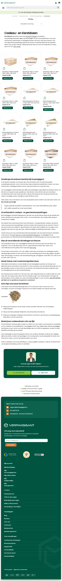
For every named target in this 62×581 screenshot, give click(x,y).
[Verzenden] (58, 7)
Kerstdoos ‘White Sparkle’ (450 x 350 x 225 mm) (10, 72)
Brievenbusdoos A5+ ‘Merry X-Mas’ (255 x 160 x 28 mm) (51, 102)
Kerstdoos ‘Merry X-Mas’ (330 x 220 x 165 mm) (10, 164)
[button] (59, 3)
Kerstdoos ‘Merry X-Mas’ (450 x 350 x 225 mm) (10, 102)
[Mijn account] (56, 3)
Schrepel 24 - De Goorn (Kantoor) (21, 414)
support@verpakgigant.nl (18, 407)
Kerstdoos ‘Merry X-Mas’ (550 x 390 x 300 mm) (30, 164)
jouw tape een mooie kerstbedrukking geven (26, 235)
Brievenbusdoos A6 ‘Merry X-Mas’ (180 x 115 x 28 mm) (31, 102)
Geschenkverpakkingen (36, 16)
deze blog (33, 248)
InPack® (3, 229)
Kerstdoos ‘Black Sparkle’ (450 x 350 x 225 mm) (51, 164)
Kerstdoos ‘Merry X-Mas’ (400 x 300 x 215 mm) (51, 72)
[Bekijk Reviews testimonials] (10, 454)
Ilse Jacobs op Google (8, 202)
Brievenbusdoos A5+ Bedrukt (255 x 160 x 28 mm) (30, 134)
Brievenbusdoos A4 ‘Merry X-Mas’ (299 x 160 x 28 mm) (10, 134)
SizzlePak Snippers (31, 36)
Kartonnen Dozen (23, 16)
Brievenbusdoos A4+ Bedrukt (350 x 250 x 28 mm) (50, 134)
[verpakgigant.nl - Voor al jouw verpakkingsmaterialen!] (15, 3)
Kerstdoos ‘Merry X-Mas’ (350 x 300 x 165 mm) (30, 72)
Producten (14, 16)
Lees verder (17, 47)
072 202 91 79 (14, 410)
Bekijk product (8, 78)
